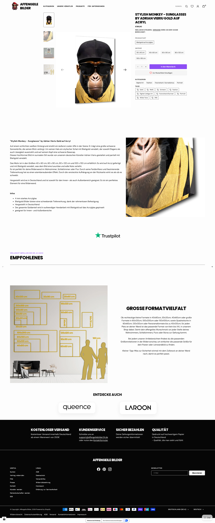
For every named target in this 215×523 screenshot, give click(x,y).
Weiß (151, 90)
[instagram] (110, 469)
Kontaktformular (100, 440)
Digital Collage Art (146, 94)
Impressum (81, 514)
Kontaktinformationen (66, 514)
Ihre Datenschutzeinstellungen (112, 520)
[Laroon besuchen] (138, 407)
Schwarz (163, 90)
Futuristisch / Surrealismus (164, 83)
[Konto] (197, 6)
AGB (45, 514)
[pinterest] (104, 469)
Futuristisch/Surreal (166, 94)
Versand (157, 30)
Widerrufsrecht (16, 514)
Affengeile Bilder (25, 509)
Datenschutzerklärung (33, 514)
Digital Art (140, 83)
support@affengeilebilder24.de (93, 437)
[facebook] (98, 469)
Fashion (149, 83)
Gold (141, 90)
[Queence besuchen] (77, 407)
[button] (203, 6)
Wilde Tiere (144, 98)
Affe (156, 98)
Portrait (180, 83)
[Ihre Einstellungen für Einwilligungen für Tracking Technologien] (4, 519)
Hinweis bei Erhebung (93, 520)
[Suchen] (186, 6)
